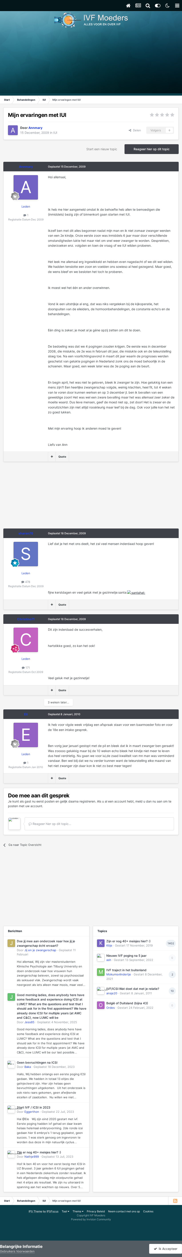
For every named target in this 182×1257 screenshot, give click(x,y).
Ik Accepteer (167, 1249)
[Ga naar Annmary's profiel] (13, 130)
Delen (136, 130)
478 (27, 582)
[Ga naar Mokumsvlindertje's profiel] (101, 972)
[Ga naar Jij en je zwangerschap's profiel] (11, 943)
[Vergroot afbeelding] (136, 592)
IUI (55, 132)
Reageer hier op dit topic (152, 149)
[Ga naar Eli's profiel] (26, 735)
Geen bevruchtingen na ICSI (37, 1062)
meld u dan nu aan (148, 801)
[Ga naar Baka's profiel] (11, 1064)
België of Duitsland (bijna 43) (127, 1003)
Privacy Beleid (96, 1211)
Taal (65, 1211)
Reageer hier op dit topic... (51, 824)
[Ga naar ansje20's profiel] (101, 991)
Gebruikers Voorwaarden (17, 1251)
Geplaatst (57, 1022)
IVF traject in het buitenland (126, 970)
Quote (62, 456)
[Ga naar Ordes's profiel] (101, 1005)
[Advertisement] (91, 62)
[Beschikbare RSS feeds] (175, 1201)
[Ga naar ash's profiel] (101, 957)
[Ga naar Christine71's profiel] (26, 640)
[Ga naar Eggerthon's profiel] (11, 1109)
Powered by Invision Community (91, 1219)
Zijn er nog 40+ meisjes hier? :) (39, 1152)
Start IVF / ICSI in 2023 (33, 1107)
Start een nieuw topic (101, 149)
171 (27, 667)
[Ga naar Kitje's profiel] (101, 943)
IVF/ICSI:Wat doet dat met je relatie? (132, 989)
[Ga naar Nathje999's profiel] (11, 1154)
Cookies (148, 1211)
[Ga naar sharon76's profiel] (26, 554)
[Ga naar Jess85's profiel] (11, 997)
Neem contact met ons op (124, 1211)
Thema (77, 1211)
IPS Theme (35, 1211)
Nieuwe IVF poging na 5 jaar (126, 955)
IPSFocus (52, 1211)
